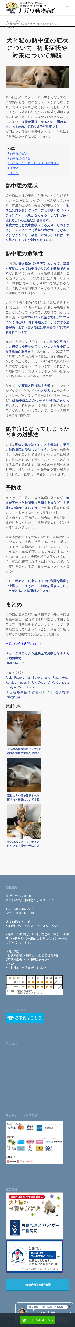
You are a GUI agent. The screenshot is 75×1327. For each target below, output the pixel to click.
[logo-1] (31, 7)
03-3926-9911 (24, 908)
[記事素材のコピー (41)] (37, 77)
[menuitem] (67, 7)
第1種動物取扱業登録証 (37, 1284)
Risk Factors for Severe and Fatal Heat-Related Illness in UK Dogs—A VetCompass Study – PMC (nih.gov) (37, 682)
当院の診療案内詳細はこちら (26, 643)
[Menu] (67, 7)
